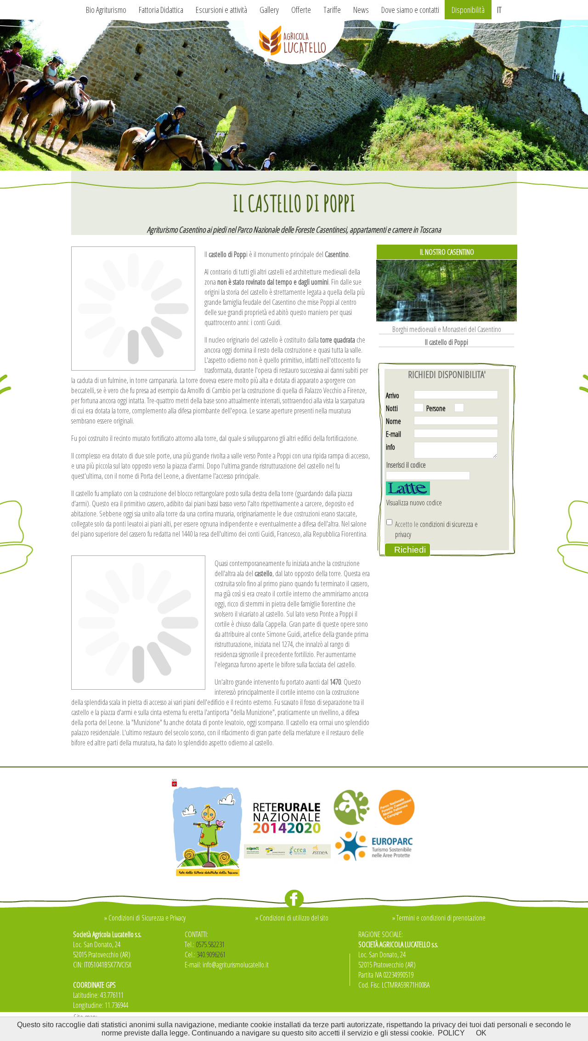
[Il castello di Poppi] (133, 365)
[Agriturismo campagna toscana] (294, 168)
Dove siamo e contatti (410, 9)
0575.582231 (210, 944)
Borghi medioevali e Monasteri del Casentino (446, 329)
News (361, 9)
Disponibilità (468, 9)
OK (481, 1033)
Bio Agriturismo (106, 9)
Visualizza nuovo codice (413, 503)
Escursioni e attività (221, 9)
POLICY (451, 1033)
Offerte (301, 9)
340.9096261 (211, 954)
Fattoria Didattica (161, 9)
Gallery (269, 9)
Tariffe (332, 9)
